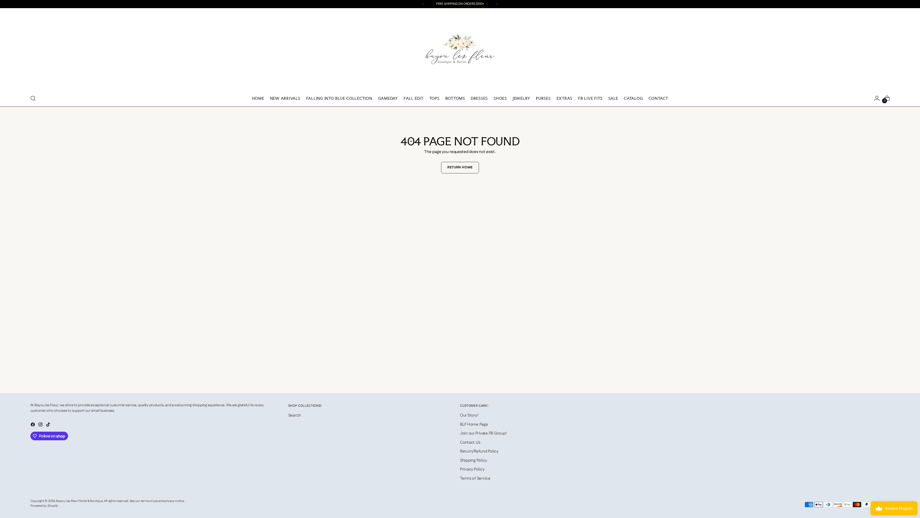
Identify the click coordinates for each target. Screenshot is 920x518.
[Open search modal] (33, 98)
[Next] (497, 4)
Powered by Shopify (44, 506)
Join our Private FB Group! (483, 433)
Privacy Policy (472, 469)
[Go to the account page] (877, 98)
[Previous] (423, 4)
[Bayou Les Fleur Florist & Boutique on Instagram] (41, 425)
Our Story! (469, 415)
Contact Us (470, 442)
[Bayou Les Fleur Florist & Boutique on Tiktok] (49, 425)
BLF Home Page (474, 424)
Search (294, 415)
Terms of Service (475, 478)
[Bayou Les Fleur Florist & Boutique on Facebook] (33, 425)
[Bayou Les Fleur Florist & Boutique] (460, 50)
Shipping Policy (473, 460)
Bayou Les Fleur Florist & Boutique (79, 501)
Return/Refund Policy (479, 451)
